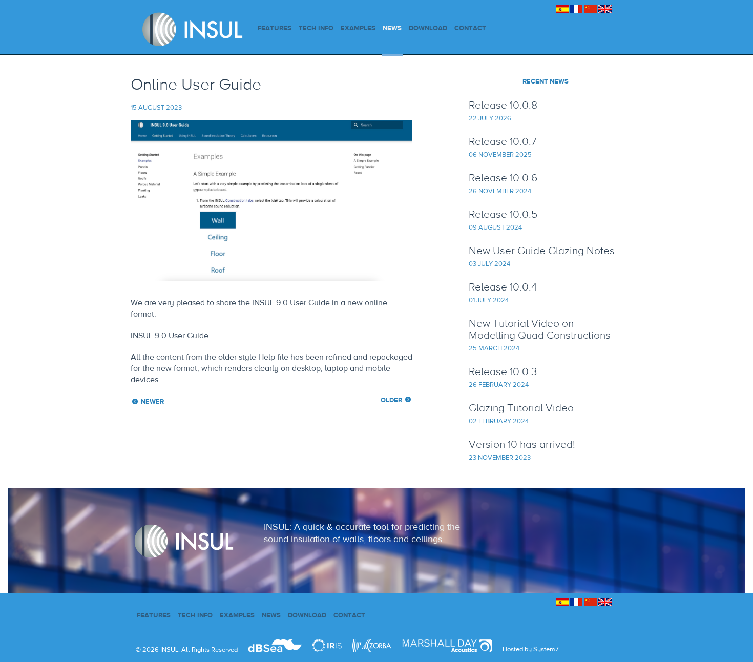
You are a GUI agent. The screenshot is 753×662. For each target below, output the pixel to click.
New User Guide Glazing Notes (542, 250)
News (392, 28)
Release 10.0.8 (503, 105)
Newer (152, 401)
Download (428, 28)
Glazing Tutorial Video (521, 407)
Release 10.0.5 (503, 214)
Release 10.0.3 (503, 371)
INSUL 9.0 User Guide (169, 335)
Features (274, 28)
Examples (358, 28)
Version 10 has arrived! (522, 444)
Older (391, 400)
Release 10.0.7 (503, 141)
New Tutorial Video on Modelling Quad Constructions (540, 329)
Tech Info (316, 28)
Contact (470, 28)
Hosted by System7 (531, 649)
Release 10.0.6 (503, 177)
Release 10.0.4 (503, 287)
